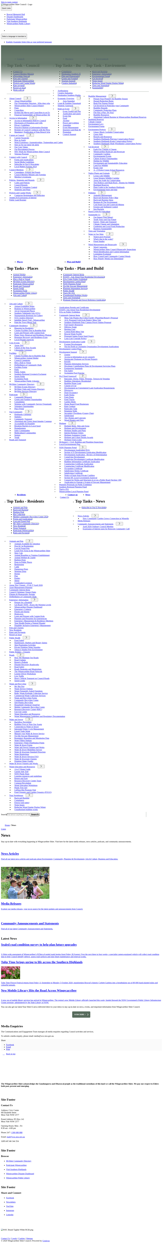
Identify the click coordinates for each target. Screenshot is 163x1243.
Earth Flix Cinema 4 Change (105, 149)
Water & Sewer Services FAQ (26, 757)
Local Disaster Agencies (24, 340)
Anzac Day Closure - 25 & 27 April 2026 (26, 585)
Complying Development (74, 457)
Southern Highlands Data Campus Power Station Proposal (87, 322)
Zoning (67, 355)
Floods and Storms (21, 612)
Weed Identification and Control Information (111, 252)
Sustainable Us (94, 215)
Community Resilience (18, 326)
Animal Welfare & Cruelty (25, 558)
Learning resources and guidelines (28, 776)
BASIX (67, 361)
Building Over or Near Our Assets (28, 724)
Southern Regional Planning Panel (73, 487)
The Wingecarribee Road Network (28, 671)
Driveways (68, 390)
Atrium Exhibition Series (24, 306)
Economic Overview (66, 98)
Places (20, 262)
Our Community (16, 412)
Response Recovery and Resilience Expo (30, 337)
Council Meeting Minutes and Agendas (30, 175)
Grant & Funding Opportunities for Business (75, 103)
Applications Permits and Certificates (74, 307)
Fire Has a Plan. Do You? (103, 112)
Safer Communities (22, 430)
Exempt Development (73, 344)
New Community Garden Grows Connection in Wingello (106, 518)
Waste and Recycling (17, 684)
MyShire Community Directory (22, 384)
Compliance (19, 800)
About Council (15, 98)
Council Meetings (16, 170)
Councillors (19, 110)
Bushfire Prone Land (72, 383)
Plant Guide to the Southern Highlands (109, 187)
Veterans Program (21, 154)
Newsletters (11, 1202)
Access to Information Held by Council (30, 121)
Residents (21, 494)
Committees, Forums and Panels (27, 172)
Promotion (67, 132)
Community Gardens (101, 154)
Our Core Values (21, 147)
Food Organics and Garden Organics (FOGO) (33, 792)
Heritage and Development (75, 428)
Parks (16, 369)
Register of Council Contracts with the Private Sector (35, 130)
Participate (13, 395)
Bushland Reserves (96, 119)
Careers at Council (16, 135)
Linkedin (9, 1215)
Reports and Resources (102, 137)
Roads (11, 655)
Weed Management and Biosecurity (102, 244)
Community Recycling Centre (26, 700)
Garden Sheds (70, 402)
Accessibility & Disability (24, 424)
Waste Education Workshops (25, 785)
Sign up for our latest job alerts (26, 145)
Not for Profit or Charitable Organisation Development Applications (91, 346)
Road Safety (19, 667)
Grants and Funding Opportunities (28, 399)
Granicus (46, 1241)
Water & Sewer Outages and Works (23, 763)
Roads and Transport (17, 440)
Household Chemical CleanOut (27, 705)
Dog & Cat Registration (23, 546)
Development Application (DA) (77, 450)
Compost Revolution (22, 783)
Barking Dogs (20, 560)
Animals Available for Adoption (27, 544)
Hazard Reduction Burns (103, 101)
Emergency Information (18, 600)
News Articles (83, 516)
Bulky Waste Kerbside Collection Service (31, 693)
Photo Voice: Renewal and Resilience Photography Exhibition (39, 335)
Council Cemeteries (22, 360)
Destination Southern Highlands (70, 95)
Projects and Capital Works (20, 193)
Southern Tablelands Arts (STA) (27, 313)
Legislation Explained (102, 254)
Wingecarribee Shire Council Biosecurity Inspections (114, 249)
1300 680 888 (16, 1132)
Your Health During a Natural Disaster (29, 623)
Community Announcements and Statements (95, 524)
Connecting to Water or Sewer (26, 727)
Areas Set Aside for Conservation (106, 180)
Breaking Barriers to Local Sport (27, 426)
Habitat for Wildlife (101, 161)
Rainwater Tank (70, 409)
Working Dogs (20, 571)
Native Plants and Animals (99, 173)
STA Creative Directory (23, 318)
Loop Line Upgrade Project (75, 338)
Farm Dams (69, 397)
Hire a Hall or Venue (22, 363)
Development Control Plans (70, 349)
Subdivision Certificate (73, 473)
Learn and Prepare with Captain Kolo (29, 333)
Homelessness (20, 428)
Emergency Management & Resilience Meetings (33, 621)
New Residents (15, 630)
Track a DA (64, 489)
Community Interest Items (69, 315)
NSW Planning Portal (68, 447)
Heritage (62, 423)
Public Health (14, 638)
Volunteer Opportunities (24, 406)
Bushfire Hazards (100, 108)
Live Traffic (19, 676)
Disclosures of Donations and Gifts (28, 123)
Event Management (70, 127)
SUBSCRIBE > (80, 1014)
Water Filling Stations (23, 740)
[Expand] (28, 58)
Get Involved (93, 147)
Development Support (68, 352)
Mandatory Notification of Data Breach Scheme (33, 132)
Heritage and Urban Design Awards (78, 437)
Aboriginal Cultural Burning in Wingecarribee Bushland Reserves (119, 117)
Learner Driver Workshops (25, 674)
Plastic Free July (21, 788)
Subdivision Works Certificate (76, 471)
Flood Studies (99, 241)
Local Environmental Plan (69, 444)
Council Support (69, 134)
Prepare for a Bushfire (23, 602)
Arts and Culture (16, 304)
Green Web (98, 134)
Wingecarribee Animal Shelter (26, 358)
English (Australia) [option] (29, 42)
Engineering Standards (73, 368)
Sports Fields (19, 376)
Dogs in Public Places (23, 562)
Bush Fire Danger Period (103, 103)
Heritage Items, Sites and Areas (76, 426)
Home (7, 825)
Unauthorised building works (26, 809)
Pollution (92, 193)
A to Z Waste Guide (22, 769)
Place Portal (19, 409)
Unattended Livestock (23, 583)
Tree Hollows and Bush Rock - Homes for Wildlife (113, 183)
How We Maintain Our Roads (26, 658)
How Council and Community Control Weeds (111, 256)
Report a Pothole (21, 662)
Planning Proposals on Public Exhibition (75, 485)
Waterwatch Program (101, 237)
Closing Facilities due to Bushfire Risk (29, 356)
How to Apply (20, 140)
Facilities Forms (20, 367)
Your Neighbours (16, 795)
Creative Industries (65, 93)
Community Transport (23, 419)
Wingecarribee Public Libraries (26, 381)
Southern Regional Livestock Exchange (30, 374)
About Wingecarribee (23, 101)
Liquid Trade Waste (22, 731)
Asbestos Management (102, 195)
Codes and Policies (22, 183)
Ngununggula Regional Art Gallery (28, 315)
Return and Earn (21, 778)
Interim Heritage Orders (73, 433)
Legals (14, 1238)
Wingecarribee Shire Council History (29, 106)
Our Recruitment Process (24, 149)
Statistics (17, 417)
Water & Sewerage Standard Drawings (30, 752)
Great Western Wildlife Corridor (106, 178)
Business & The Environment (105, 202)
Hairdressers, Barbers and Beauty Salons (30, 643)
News (87, 494)
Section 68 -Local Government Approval (80, 478)
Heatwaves (18, 614)
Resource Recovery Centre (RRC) (28, 709)
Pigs (16, 576)
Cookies (21, 1238)
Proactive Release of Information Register (31, 127)
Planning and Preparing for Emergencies (30, 618)
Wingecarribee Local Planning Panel (74, 491)
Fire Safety (68, 371)
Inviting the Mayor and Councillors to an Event (33, 112)
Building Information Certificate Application (82, 462)
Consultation (19, 402)
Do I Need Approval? (68, 376)
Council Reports (21, 185)
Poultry (17, 578)
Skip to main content (9, 2)
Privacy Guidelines (22, 125)
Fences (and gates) (21, 803)
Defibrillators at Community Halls (28, 365)
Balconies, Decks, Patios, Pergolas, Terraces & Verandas (87, 379)
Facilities (12, 353)
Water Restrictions (21, 754)
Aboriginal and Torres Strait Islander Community (34, 421)
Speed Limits (19, 681)
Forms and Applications (23, 160)
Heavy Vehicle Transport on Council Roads (31, 678)
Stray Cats (18, 553)
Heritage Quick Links (73, 440)
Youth (16, 437)
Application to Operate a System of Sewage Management (87, 482)
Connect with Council (18, 157)
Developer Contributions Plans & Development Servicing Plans (89, 366)
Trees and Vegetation (96, 231)
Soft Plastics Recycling (23, 702)
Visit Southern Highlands (16, 1169)
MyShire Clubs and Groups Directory (29, 389)
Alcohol (66, 121)
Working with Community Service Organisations (34, 404)
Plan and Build (73, 262)
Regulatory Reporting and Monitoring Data (31, 738)
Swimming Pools (21, 379)
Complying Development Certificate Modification (84, 459)
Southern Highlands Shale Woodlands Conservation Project (117, 144)
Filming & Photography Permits (22, 594)
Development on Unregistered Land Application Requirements (89, 388)
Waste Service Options (23, 689)
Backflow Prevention (22, 722)
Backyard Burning (21, 798)
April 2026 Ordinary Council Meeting (98, 526)
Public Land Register (17, 200)
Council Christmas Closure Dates (22, 592)
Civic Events (14, 343)
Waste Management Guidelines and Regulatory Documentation (39, 716)
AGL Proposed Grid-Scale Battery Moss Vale (82, 320)
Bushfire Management (97, 96)
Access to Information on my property (79, 357)
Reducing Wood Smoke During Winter (30, 807)
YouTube (9, 1206)
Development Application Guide (72, 342)
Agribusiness (63, 91)
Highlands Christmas (22, 414)
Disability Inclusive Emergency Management (32, 625)
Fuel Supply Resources (73, 325)
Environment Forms (96, 126)
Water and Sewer (16, 719)
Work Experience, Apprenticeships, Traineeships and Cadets (38, 142)
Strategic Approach (65, 106)
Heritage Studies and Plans (75, 430)
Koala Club (98, 168)
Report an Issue (15, 635)
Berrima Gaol (69, 329)
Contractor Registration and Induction (29, 195)
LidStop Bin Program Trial (25, 790)
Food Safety (19, 640)
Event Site (67, 116)
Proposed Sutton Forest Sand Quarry (79, 336)
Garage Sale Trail (21, 771)
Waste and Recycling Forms (25, 698)
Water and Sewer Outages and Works (29, 747)
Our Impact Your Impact (103, 217)
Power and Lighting (71, 123)
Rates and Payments (17, 632)
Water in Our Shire (96, 234)
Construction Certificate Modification (79, 466)
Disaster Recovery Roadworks (26, 664)
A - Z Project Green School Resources (108, 170)
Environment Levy (96, 124)
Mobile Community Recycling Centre (29, 707)
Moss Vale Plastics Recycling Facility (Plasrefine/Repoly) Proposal (91, 318)
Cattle (16, 567)
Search (3, 814)
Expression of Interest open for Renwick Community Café (106, 529)
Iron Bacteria (98, 209)
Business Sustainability (102, 229)
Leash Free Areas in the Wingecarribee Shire (32, 551)
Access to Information (18, 118)
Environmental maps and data (105, 190)
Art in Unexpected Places (24, 311)
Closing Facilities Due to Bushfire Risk (30, 330)
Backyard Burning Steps (103, 200)
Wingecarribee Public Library (18, 1178)
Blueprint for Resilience (23, 328)
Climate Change (94, 122)
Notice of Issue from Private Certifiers (79, 475)
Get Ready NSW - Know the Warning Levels (32, 605)
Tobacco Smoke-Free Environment (28, 650)
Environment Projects (97, 129)
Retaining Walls (70, 411)
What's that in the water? (103, 239)
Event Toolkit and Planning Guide (76, 111)
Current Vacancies (21, 138)
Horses (17, 574)
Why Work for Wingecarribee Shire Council (32, 152)
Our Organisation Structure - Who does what (32, 103)
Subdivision (69, 416)
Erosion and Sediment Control (105, 207)
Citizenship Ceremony (23, 350)
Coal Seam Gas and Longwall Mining (108, 204)
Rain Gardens (69, 406)
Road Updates (20, 660)
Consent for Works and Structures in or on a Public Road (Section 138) (92, 480)
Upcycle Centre (20, 712)
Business (69, 59)
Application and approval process (76, 114)
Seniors (17, 435)
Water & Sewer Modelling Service (28, 750)
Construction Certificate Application (78, 464)
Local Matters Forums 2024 (25, 167)
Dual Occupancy (71, 392)
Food (65, 118)
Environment (102, 59)
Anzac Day (19, 345)
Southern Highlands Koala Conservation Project (112, 141)
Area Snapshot (69, 101)
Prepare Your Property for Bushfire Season (110, 99)
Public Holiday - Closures (19, 652)
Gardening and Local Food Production (109, 226)
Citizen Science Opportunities (105, 158)
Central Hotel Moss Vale (74, 332)
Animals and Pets (16, 541)
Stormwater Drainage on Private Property (81, 359)
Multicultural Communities (25, 433)
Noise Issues (19, 805)
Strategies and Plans (22, 190)
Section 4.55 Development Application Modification (85, 452)
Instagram (10, 1210)
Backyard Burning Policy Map (105, 198)
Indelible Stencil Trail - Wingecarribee (29, 320)
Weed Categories (100, 247)
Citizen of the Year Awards (25, 348)
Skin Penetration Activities (25, 645)
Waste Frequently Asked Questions (28, 691)
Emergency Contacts (22, 609)
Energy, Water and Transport (105, 222)
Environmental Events (102, 156)
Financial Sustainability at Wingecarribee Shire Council (36, 115)
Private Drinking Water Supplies (27, 647)
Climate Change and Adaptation (106, 224)
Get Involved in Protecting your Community (111, 106)
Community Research (23, 397)
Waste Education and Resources (27, 714)
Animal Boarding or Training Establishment (32, 555)
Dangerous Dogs (21, 569)
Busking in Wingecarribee (24, 309)
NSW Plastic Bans (21, 774)
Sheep (16, 581)
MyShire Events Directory (25, 387)
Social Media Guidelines (24, 162)
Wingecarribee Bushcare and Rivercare (109, 152)
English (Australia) (29, 30)
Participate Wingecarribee (16, 1165)
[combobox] (14, 36)
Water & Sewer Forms (23, 745)
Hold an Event (63, 109)
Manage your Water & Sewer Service (29, 734)
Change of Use (70, 386)
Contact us (73, 494)
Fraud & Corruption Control (25, 187)
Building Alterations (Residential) (77, 381)
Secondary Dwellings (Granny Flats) (79, 413)
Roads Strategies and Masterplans (27, 669)
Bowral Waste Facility (73, 334)
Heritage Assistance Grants (75, 435)
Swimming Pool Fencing (74, 373)
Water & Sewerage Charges (25, 759)
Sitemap (29, 1238)
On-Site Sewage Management (26, 736)
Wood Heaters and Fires (74, 420)
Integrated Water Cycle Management (29, 729)
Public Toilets (19, 372)
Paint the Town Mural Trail (25, 322)
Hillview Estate (70, 327)
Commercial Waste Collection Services (30, 696)
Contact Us (64, 497)
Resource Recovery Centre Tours (27, 781)
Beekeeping (19, 564)
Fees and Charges (16, 628)
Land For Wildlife (100, 165)
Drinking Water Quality (23, 761)
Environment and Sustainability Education (110, 163)
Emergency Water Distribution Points (29, 743)
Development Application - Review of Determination (85, 455)
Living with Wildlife (101, 176)
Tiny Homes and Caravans (75, 418)
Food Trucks (69, 399)
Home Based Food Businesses (76, 404)
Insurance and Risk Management (76, 130)
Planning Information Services (76, 364)
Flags (16, 108)
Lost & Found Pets (22, 548)
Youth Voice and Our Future (104, 219)
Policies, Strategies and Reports (22, 180)
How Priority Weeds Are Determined (108, 259)
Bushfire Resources (101, 115)
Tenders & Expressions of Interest (22, 198)
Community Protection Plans (105, 110)
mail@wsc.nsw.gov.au (16, 1137)
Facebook (10, 1198)
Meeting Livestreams (22, 177)
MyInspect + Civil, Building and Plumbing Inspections (81, 442)
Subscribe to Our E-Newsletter (26, 164)
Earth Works (69, 395)
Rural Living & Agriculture (99, 211)
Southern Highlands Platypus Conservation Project (113, 139)
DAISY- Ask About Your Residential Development (79, 310)
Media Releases (84, 521)
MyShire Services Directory (25, 391)
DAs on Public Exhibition (69, 312)
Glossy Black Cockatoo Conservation (108, 132)
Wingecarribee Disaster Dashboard (28, 607)
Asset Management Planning (20, 587)
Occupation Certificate (73, 468)
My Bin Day (19, 686)
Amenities (67, 125)
